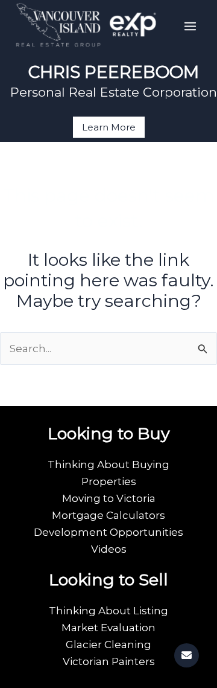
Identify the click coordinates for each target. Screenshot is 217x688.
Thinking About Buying (108, 464)
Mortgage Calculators (108, 515)
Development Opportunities (108, 532)
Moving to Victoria (109, 498)
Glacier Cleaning (108, 644)
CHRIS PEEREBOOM (113, 72)
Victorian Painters (109, 661)
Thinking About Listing (108, 611)
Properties (108, 481)
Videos (109, 549)
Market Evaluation (108, 628)
